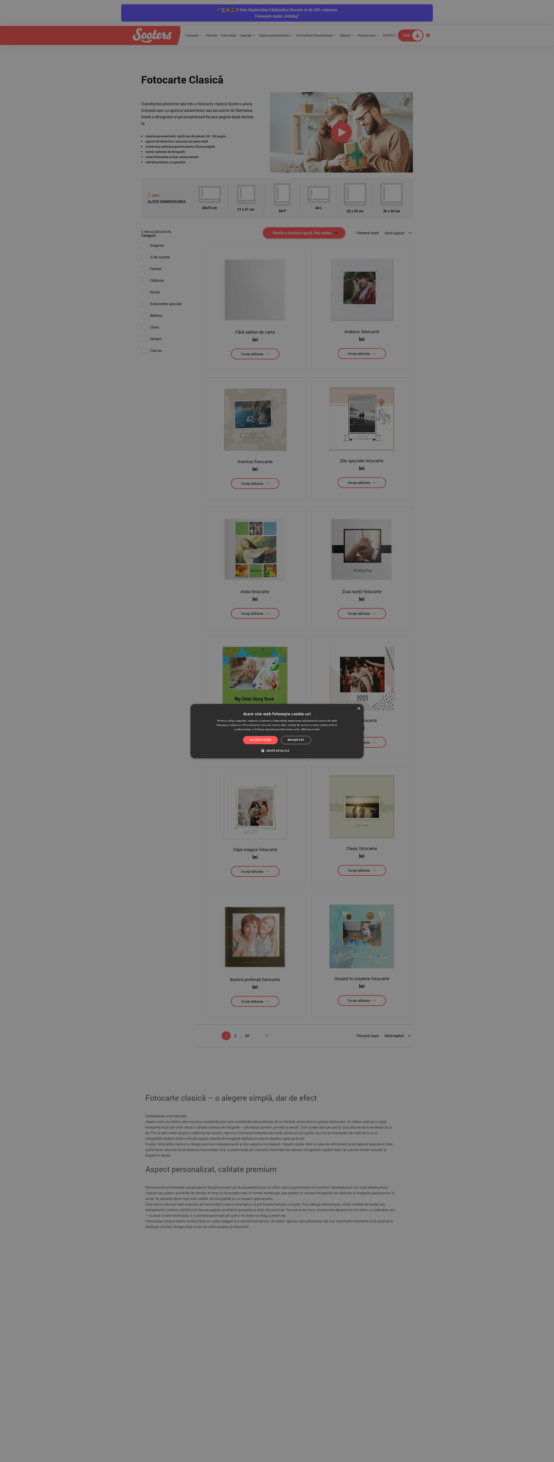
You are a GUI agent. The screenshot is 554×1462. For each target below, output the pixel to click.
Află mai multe (310, 729)
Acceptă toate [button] (260, 740)
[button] (276, 750)
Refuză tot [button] (296, 740)
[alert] (277, 731)
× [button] (358, 708)
